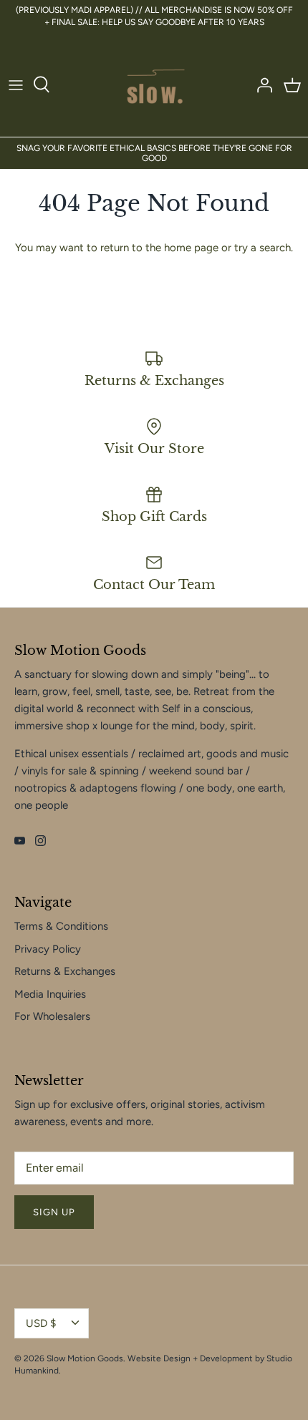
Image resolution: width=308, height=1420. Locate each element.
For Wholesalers (52, 1016)
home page (191, 247)
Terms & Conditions (61, 926)
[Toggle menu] (16, 84)
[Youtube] (19, 840)
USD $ (41, 1323)
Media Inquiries (50, 994)
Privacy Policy (47, 949)
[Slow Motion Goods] (154, 85)
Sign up (54, 1212)
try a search (262, 247)
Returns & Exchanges (64, 971)
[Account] (260, 84)
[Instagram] (40, 840)
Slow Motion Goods (85, 1358)
